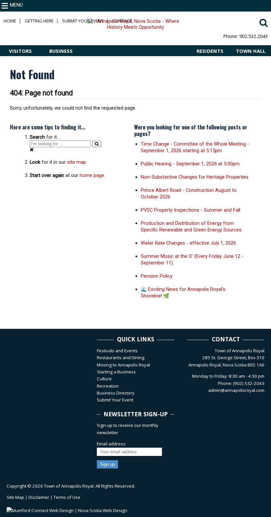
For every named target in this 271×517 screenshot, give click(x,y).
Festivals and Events (117, 351)
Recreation (108, 386)
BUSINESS (61, 51)
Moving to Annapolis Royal (123, 365)
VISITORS (20, 51)
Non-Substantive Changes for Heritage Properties (195, 177)
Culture (104, 379)
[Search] (96, 144)
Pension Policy (157, 276)
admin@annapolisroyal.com (236, 390)
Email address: (111, 444)
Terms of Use (67, 497)
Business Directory (116, 393)
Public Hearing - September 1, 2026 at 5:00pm (190, 164)
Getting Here (39, 21)
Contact (122, 21)
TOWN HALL (250, 51)
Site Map (15, 497)
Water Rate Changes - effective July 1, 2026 (188, 243)
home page (92, 175)
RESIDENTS (210, 51)
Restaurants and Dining (120, 358)
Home (10, 21)
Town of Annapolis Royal (69, 486)
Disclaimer (38, 497)
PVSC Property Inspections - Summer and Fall (190, 210)
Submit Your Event (82, 21)
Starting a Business (116, 372)
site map (76, 162)
